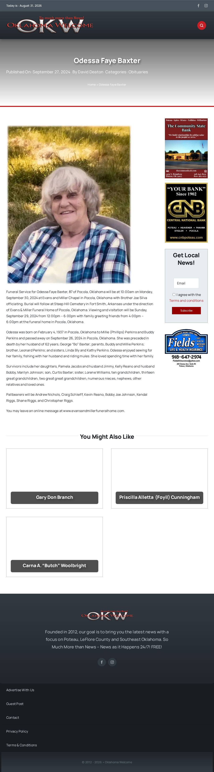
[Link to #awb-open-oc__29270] (201, 25)
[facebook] (198, 5)
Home (92, 84)
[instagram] (206, 5)
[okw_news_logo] (49, 18)
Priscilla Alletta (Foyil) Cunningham (159, 497)
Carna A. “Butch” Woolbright (54, 565)
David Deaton (90, 72)
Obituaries (138, 72)
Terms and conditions (186, 300)
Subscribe (186, 310)
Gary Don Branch (54, 497)
